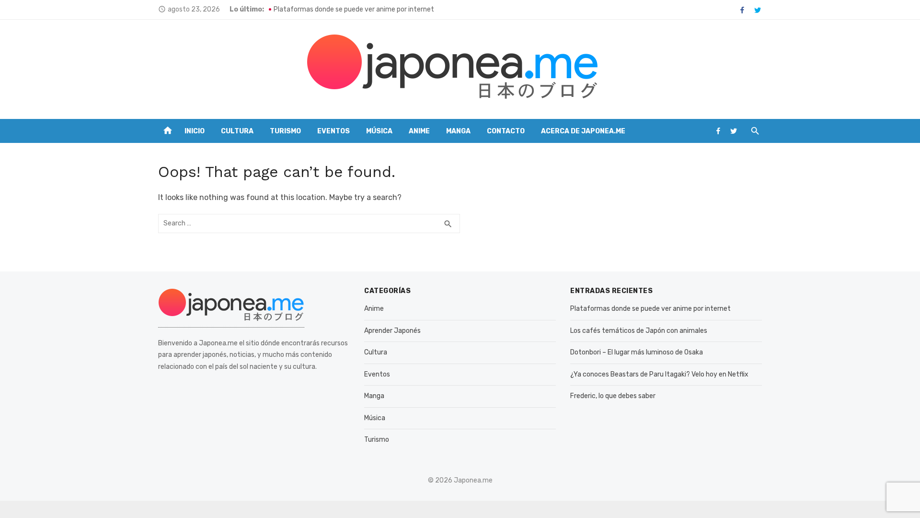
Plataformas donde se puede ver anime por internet (354, 9)
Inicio (194, 131)
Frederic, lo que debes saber (613, 396)
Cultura (237, 131)
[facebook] (742, 10)
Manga (458, 131)
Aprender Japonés (392, 331)
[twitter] (757, 10)
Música (379, 131)
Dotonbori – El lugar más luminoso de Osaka (636, 352)
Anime (419, 131)
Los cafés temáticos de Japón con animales (638, 331)
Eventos (333, 131)
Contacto (506, 131)
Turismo (285, 131)
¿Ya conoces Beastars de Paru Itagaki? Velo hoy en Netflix (659, 374)
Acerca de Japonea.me (583, 131)
